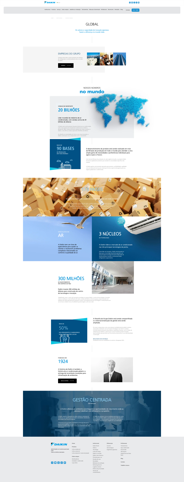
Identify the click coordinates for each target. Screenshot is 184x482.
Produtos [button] (54, 9)
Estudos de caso (97, 459)
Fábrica (94, 447)
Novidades (95, 461)
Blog (122, 9)
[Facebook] (139, 2)
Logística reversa (97, 467)
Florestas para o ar (97, 457)
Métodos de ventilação (98, 463)
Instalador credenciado (77, 461)
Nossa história (64, 380)
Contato (128, 10)
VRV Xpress (123, 451)
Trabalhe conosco (125, 465)
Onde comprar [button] (65, 9)
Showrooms (110, 9)
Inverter (109, 445)
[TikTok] (136, 2)
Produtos (74, 446)
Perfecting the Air (97, 465)
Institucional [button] (47, 9)
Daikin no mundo (69, 18)
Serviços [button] (59, 9)
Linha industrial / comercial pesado (80, 453)
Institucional (59, 18)
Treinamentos (85, 9)
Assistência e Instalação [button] (75, 9)
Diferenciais (110, 443)
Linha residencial (76, 449)
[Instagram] (130, 2)
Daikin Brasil (96, 445)
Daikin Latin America (98, 455)
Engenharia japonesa (112, 449)
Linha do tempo (97, 451)
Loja (137, 10)
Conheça (63, 65)
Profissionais (104, 9)
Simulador (117, 9)
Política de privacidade (98, 468)
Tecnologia (95, 449)
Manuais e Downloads (94, 9)
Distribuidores (75, 459)
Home (52, 18)
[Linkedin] (134, 2)
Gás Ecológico (110, 447)
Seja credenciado (125, 447)
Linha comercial (76, 451)
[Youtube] (132, 2)
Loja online (74, 462)
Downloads (123, 449)
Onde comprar (75, 456)
